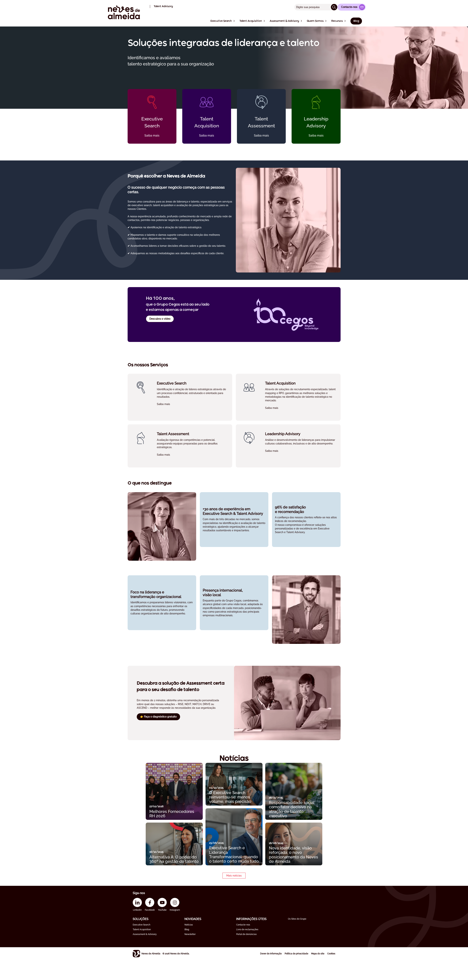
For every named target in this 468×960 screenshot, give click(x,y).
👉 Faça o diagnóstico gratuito (158, 716)
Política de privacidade (296, 953)
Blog (186, 929)
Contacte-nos (243, 924)
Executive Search (141, 924)
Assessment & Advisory (145, 934)
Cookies (331, 953)
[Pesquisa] (334, 7)
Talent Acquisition (142, 929)
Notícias (188, 924)
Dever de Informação (271, 953)
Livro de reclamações (247, 929)
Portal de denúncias (246, 934)
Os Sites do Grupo (297, 919)
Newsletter (190, 934)
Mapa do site (317, 953)
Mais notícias (234, 875)
